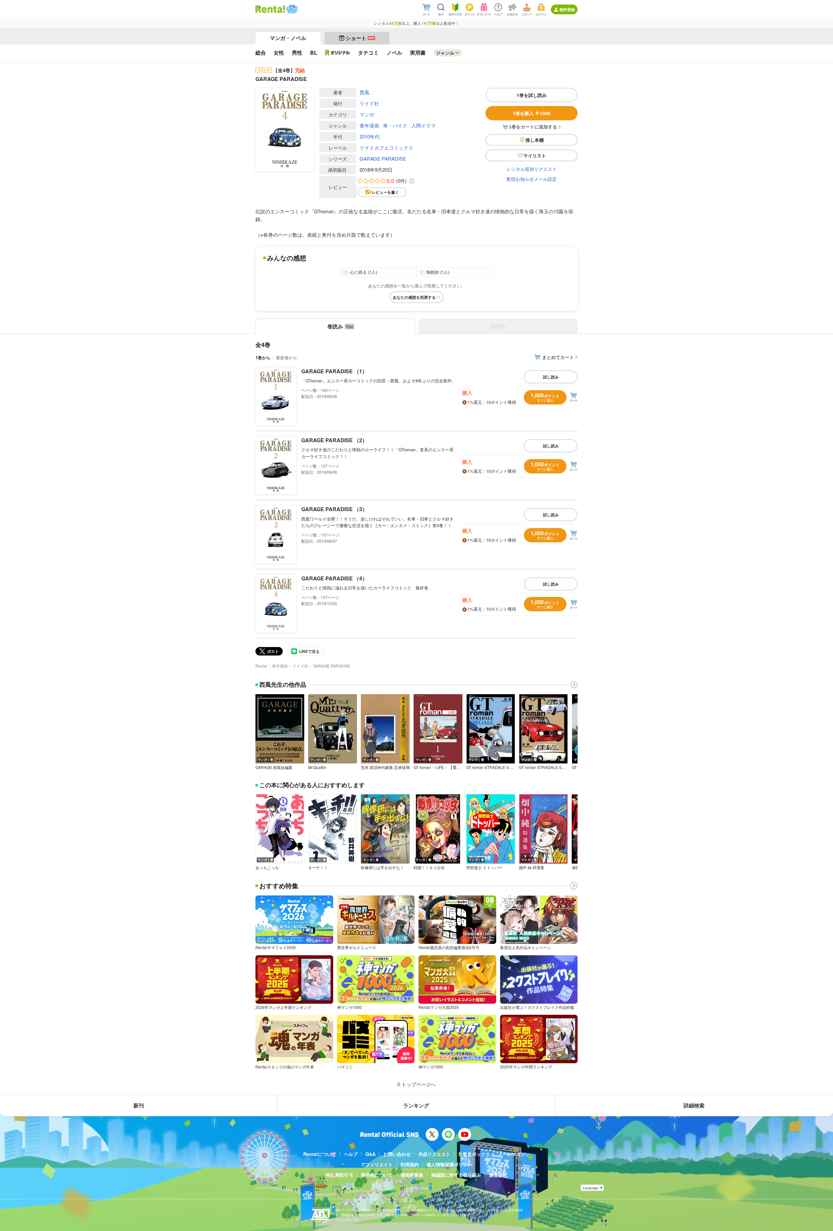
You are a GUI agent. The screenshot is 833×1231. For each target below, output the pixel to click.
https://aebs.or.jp (347, 1219)
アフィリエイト (377, 1164)
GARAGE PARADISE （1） (334, 371)
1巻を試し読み (532, 95)
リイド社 (369, 103)
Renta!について (319, 1154)
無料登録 (567, 9)
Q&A (370, 1154)
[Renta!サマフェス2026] (291, 9)
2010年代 (370, 136)
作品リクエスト (434, 1154)
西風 (364, 92)
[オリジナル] (337, 53)
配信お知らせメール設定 (532, 179)
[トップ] (270, 9)
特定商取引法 (339, 1174)
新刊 (138, 1105)
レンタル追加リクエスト (532, 168)
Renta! (261, 665)
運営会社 (498, 1174)
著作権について (377, 1174)
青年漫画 (369, 125)
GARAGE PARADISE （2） (334, 440)
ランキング (416, 1105)
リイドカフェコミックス (386, 147)
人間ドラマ (423, 125)
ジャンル (445, 52)
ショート (360, 38)
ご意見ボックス (474, 1154)
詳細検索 (694, 1105)
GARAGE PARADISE (383, 158)
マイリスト (534, 155)
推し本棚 (535, 140)
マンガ (367, 114)
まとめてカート (558, 357)
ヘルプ (351, 1154)
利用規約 (410, 1164)
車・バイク (395, 125)
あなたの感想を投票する (414, 297)
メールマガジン (514, 1154)
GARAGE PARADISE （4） (334, 578)
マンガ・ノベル (288, 38)
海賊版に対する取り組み (456, 1174)
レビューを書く (385, 192)
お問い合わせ (397, 1154)
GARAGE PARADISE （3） (334, 509)
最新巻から (286, 357)
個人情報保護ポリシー (449, 1164)
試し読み (551, 377)
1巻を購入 (531, 113)
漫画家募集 (412, 1174)
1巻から (262, 357)
